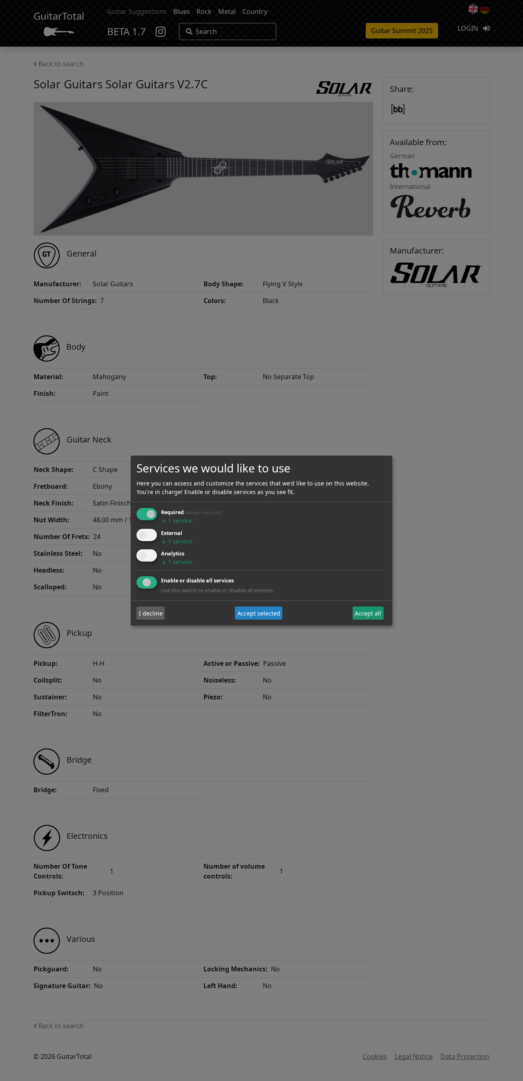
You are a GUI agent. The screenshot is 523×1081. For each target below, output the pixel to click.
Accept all (368, 613)
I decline (151, 613)
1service (176, 520)
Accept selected (258, 613)
